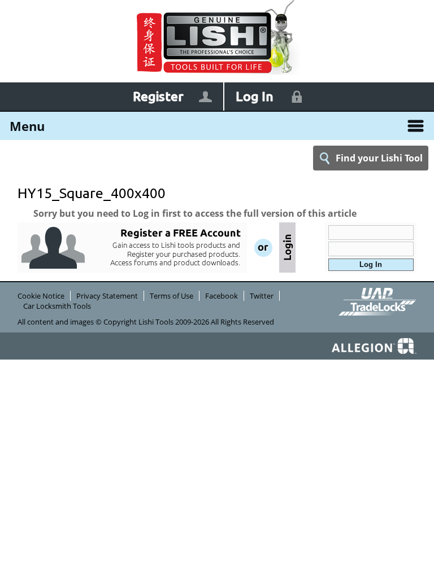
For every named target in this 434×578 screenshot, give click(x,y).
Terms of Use (171, 296)
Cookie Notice (41, 296)
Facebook (221, 296)
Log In (255, 96)
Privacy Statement (107, 296)
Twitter (262, 296)
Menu (27, 125)
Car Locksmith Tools (57, 306)
